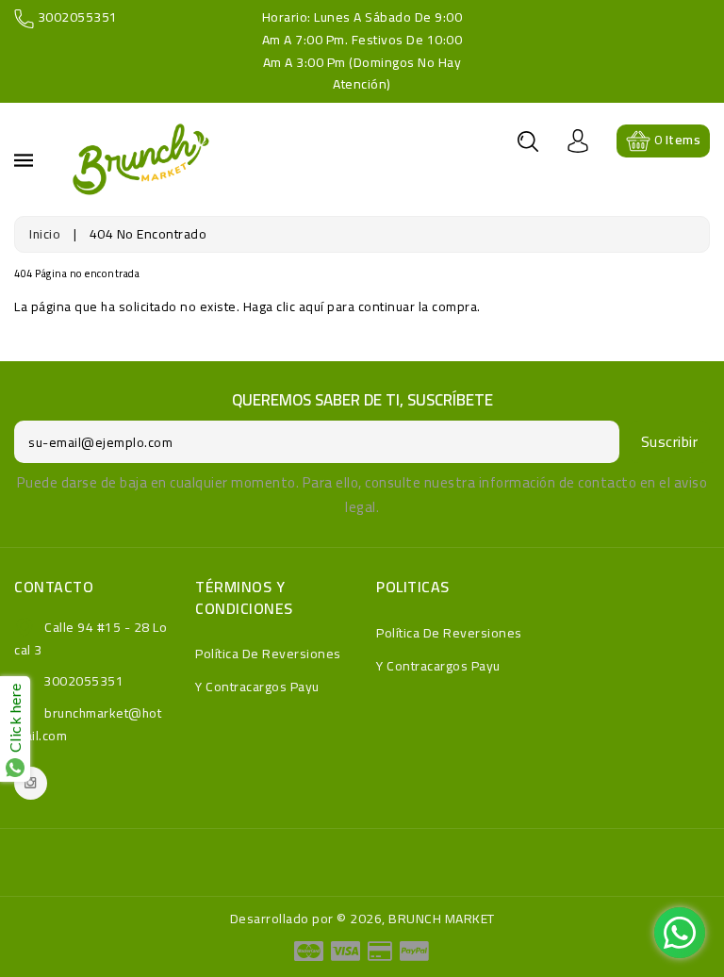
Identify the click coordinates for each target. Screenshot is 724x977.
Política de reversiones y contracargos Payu (268, 670)
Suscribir (670, 441)
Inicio (44, 234)
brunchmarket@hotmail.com (87, 724)
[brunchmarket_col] (30, 783)
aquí (311, 306)
